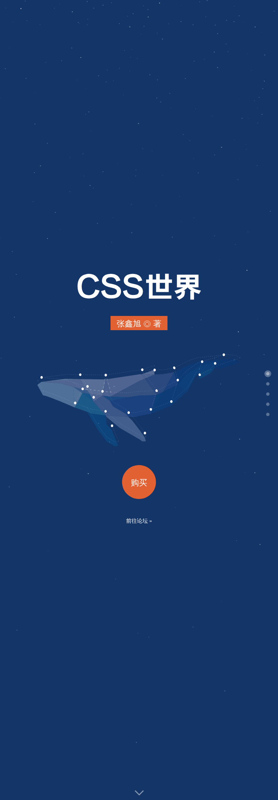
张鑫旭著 (139, 323)
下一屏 (139, 793)
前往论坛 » (139, 520)
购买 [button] (139, 482)
